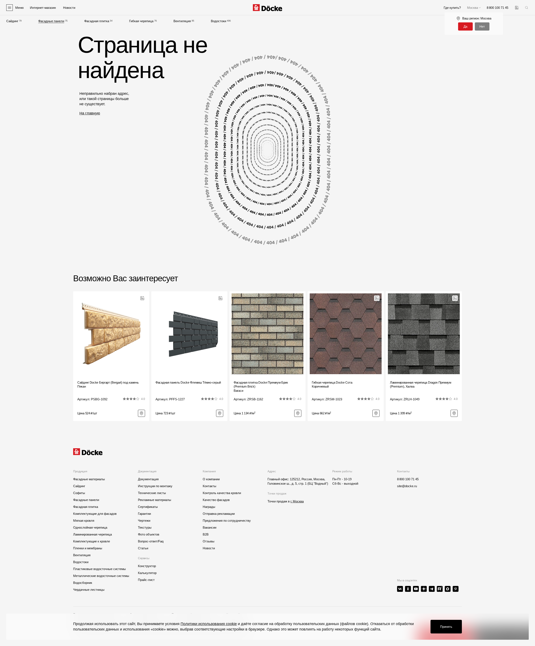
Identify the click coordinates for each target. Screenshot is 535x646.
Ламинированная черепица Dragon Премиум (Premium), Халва (420, 384)
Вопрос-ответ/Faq (150, 541)
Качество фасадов (216, 500)
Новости (209, 548)
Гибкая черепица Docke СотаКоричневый (332, 384)
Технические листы (152, 493)
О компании (211, 479)
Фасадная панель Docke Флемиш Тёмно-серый (188, 382)
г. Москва (297, 501)
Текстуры (145, 527)
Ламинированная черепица (92, 534)
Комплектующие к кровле (91, 541)
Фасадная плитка (96, 21)
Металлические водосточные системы (101, 576)
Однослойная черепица (90, 527)
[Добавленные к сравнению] (517, 7)
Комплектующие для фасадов (95, 513)
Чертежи (144, 520)
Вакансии (209, 527)
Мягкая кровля (83, 520)
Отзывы (208, 541)
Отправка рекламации (219, 513)
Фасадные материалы (89, 479)
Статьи (143, 548)
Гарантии (144, 513)
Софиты (79, 493)
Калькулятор (147, 573)
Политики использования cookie (209, 624)
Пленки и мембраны (87, 548)
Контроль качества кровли (222, 493)
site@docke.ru (407, 486)
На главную (89, 113)
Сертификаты (148, 507)
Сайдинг (12, 21)
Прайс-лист (146, 580)
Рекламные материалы (154, 500)
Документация (148, 479)
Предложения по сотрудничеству (227, 520)
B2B (206, 534)
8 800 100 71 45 (408, 479)
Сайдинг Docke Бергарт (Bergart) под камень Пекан (108, 384)
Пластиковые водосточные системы (99, 569)
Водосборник (82, 582)
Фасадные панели (51, 21)
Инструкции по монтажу (155, 486)
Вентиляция (182, 21)
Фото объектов (148, 534)
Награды (209, 507)
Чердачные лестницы (88, 589)
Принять (446, 626)
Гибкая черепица (141, 21)
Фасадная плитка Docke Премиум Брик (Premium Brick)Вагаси (261, 386)
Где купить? (452, 7)
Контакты (209, 486)
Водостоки (218, 21)
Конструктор (147, 566)
